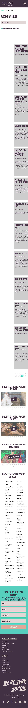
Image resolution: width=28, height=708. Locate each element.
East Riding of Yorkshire (8, 544)
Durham (7, 541)
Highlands (19, 481)
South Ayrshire (20, 537)
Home (4, 659)
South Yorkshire (21, 543)
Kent (18, 484)
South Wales (20, 540)
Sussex (18, 554)
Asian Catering (14, 456)
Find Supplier (5, 663)
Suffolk (18, 548)
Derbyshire (8, 524)
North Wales (20, 501)
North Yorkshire (21, 504)
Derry (6, 527)
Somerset (19, 534)
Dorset (7, 533)
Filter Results (6, 22)
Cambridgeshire (9, 504)
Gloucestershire (9, 565)
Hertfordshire (8, 581)
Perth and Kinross (19, 519)
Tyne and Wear (21, 557)
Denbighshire (8, 521)
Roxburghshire (20, 528)
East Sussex (8, 548)
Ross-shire (19, 525)
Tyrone (18, 560)
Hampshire (8, 575)
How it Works (5, 665)
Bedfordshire (8, 495)
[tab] (3, 407)
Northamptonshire (22, 507)
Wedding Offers (6, 667)
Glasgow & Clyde (8, 561)
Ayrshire (7, 492)
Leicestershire (20, 490)
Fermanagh (8, 558)
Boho (13, 429)
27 (19, 376)
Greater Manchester (8, 571)
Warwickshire (20, 563)
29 (25, 376)
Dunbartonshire (9, 538)
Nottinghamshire (21, 513)
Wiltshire (19, 574)
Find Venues (5, 661)
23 (25, 373)
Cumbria (7, 518)
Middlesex (19, 498)
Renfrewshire (20, 522)
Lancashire (19, 487)
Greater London (9, 568)
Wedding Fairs (6, 668)
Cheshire (7, 510)
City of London (9, 513)
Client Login (5, 647)
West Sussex (20, 568)
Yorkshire (19, 580)
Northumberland (21, 510)
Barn (13, 399)
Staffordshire (20, 545)
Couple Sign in (6, 649)
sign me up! (13, 627)
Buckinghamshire (9, 501)
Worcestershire (21, 577)
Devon (6, 530)
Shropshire (19, 531)
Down (6, 535)
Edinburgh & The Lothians (9, 551)
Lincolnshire (20, 492)
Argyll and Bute (9, 487)
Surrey (18, 551)
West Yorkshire (21, 571)
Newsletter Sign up (7, 651)
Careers (4, 645)
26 (15, 376)
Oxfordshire (20, 515)
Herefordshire (8, 578)
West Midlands (20, 565)
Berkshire (7, 498)
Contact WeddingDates (8, 643)
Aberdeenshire (9, 481)
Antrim (6, 484)
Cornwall (7, 515)
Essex (6, 555)
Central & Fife (8, 507)
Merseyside (20, 495)
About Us (4, 641)
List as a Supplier (6, 672)
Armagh (7, 490)
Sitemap (4, 671)
